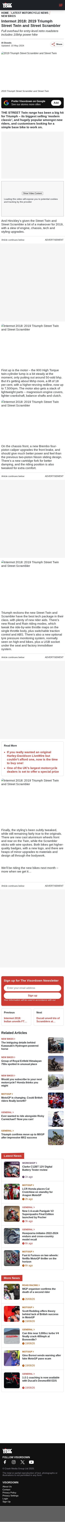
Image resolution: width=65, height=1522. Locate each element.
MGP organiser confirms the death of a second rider (39, 1290)
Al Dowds (6, 42)
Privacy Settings (10, 1495)
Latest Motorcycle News (29, 13)
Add (56, 102)
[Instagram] (14, 1463)
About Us (7, 1486)
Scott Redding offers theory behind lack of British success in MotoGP (40, 1314)
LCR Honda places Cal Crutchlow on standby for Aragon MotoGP (37, 1192)
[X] (23, 1463)
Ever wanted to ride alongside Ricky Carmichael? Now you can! (22, 1118)
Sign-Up (7, 1501)
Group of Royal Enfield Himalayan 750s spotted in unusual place (21, 1062)
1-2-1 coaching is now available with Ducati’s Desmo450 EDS (40, 1379)
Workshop (28, 1163)
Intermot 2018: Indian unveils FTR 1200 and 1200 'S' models (15, 1020)
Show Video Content (32, 193)
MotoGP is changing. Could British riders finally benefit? (22, 1099)
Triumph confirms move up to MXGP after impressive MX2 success (22, 1136)
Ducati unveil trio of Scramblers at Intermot (48, 1020)
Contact (6, 1489)
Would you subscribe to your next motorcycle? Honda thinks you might (21, 1082)
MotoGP (6, 1094)
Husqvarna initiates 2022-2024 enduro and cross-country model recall (40, 1236)
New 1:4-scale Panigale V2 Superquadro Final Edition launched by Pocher (38, 1214)
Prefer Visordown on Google (28, 101)
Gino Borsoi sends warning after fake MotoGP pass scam (41, 1357)
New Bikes (8, 16)
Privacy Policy (10, 1002)
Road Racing (30, 1285)
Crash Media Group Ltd (16, 1468)
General (6, 1112)
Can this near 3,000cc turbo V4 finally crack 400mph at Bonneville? (40, 1336)
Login (5, 1498)
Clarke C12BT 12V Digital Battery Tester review (37, 1168)
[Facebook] (6, 1463)
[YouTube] (32, 1463)
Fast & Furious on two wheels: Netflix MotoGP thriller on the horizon (40, 1258)
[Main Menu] (60, 5)
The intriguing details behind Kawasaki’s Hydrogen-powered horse (19, 1045)
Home (5, 13)
